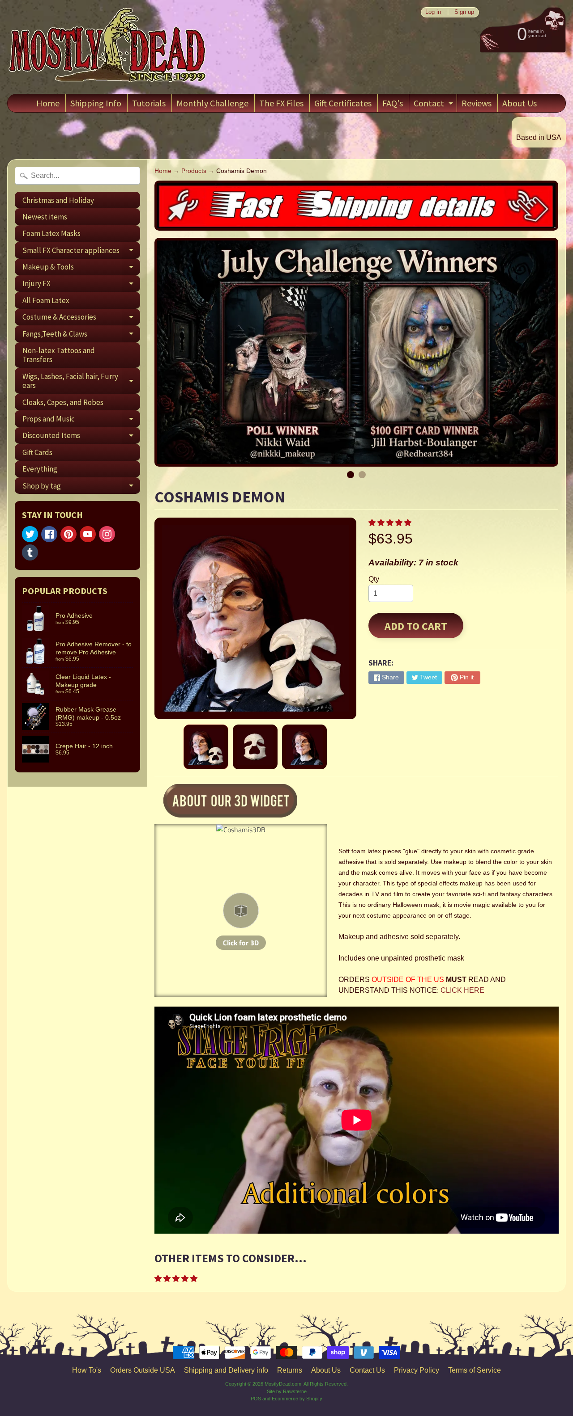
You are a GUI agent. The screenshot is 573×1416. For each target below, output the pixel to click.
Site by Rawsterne (287, 1391)
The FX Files (281, 103)
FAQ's (392, 103)
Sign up (464, 12)
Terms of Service (474, 1370)
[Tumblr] (30, 552)
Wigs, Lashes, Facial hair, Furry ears (81, 381)
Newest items (44, 217)
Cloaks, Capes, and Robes (62, 402)
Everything (39, 469)
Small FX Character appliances (81, 251)
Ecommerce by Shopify (297, 1398)
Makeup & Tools (81, 268)
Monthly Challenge (212, 103)
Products (193, 171)
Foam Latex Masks (51, 233)
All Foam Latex (45, 300)
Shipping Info (95, 103)
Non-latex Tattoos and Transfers (58, 355)
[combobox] (77, 176)
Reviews (477, 103)
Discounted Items (81, 437)
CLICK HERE (462, 990)
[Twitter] (30, 534)
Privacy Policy (416, 1370)
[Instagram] (107, 534)
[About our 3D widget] (245, 802)
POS (256, 1398)
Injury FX (81, 285)
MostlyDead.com (283, 1383)
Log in (433, 12)
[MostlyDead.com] (108, 47)
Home (48, 103)
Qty (373, 579)
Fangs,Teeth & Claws (81, 335)
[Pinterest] (68, 534)
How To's (86, 1370)
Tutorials (149, 103)
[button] (390, 523)
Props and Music (81, 420)
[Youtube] (88, 534)
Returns (289, 1370)
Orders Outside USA (142, 1370)
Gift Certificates (343, 103)
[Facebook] (49, 534)
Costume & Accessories (81, 318)
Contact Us (367, 1370)
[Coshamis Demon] (206, 747)
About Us (519, 103)
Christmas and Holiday (58, 200)
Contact (434, 104)
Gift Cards (37, 452)
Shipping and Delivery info (226, 1370)
